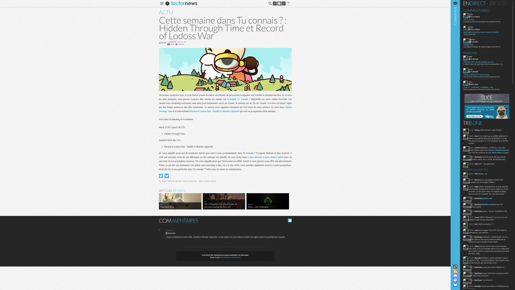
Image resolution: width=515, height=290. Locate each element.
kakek (470, 57)
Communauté (455, 132)
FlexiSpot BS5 (468, 45)
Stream (164, 181)
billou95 (172, 41)
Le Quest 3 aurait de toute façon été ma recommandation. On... (483, 64)
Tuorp (470, 82)
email (172, 44)
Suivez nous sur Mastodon (455, 280)
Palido (470, 14)
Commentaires (476, 10)
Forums (470, 53)
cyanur (470, 69)
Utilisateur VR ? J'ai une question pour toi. (478, 62)
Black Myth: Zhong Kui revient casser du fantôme (481, 32)
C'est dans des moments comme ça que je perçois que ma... (482, 77)
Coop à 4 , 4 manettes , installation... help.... (479, 87)
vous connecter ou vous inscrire (230, 257)
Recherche (270, 3)
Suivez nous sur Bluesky (455, 285)
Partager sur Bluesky (167, 176)
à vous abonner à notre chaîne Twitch (266, 157)
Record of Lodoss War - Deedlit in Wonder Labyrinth (214, 111)
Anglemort (471, 39)
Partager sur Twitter (161, 176)
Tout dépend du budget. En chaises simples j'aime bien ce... (482, 47)
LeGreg (470, 27)
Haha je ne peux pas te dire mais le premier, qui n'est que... (482, 89)
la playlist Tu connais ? (238, 99)
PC (160, 181)
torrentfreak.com (499, 159)
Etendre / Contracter (455, 266)
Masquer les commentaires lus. (290, 220)
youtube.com (487, 198)
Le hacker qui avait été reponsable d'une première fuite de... (482, 22)
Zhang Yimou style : (469, 34)
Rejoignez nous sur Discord (455, 276)
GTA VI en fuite (468, 20)
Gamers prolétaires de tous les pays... (476, 75)
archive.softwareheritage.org (498, 150)
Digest (498, 3)
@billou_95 (181, 44)
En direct (474, 3)
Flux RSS (455, 271)
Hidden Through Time (175, 181)
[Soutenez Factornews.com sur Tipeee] (486, 118)
